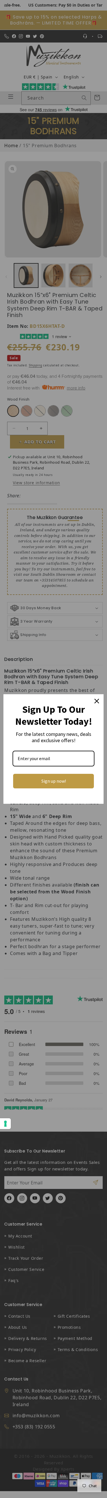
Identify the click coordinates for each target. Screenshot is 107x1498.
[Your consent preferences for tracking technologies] (5, 1123)
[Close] (97, 701)
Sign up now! (53, 781)
